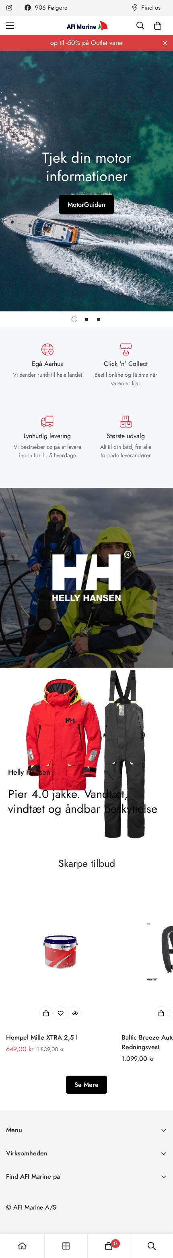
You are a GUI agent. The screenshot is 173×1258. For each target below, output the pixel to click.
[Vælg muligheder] (46, 1013)
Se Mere (86, 1084)
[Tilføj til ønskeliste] (60, 1013)
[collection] (66, 1246)
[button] (157, 25)
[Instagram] (9, 7)
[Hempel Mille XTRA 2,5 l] (60, 952)
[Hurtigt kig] (75, 1013)
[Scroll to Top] (158, 1216)
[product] (22, 1246)
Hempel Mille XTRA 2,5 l (42, 1037)
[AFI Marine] (86, 25)
